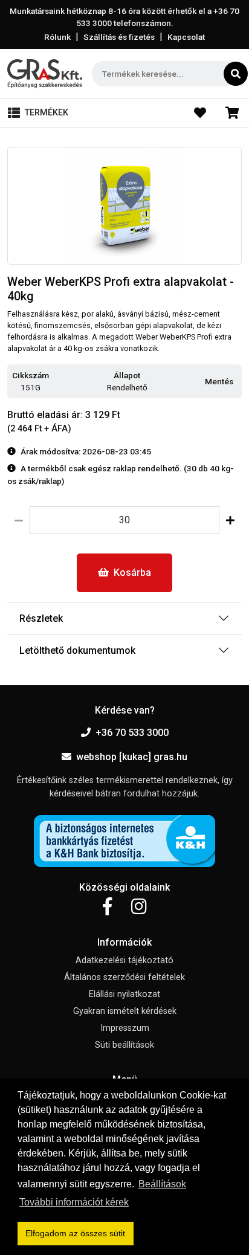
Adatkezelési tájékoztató (124, 960)
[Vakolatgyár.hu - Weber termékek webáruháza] (44, 73)
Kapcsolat (186, 37)
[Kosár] (232, 113)
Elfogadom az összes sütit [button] (75, 1233)
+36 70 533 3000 (132, 732)
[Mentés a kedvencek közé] (236, 382)
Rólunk (57, 37)
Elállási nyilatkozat (124, 994)
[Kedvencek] (200, 113)
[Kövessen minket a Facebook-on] (107, 907)
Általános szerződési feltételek (124, 977)
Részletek (41, 618)
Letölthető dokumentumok (77, 650)
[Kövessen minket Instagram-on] (139, 907)
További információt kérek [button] (74, 1202)
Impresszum (124, 1028)
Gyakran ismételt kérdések (124, 1011)
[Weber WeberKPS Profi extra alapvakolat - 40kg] (124, 206)
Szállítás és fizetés (119, 37)
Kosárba (132, 572)
